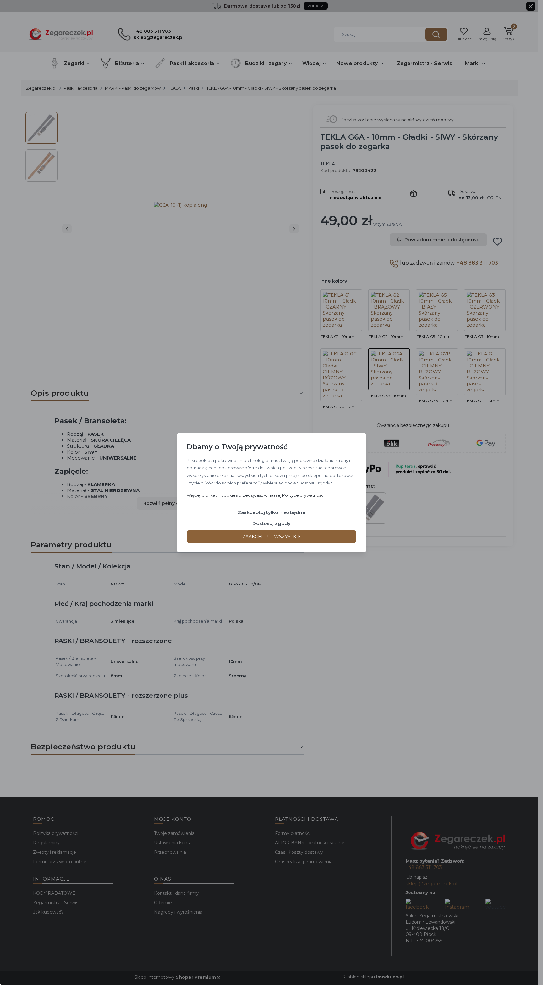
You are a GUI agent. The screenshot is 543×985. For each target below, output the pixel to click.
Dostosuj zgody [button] (271, 523)
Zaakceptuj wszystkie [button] (271, 536)
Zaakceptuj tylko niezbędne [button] (271, 512)
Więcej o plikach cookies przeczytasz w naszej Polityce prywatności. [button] (256, 494)
